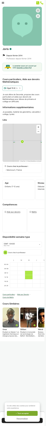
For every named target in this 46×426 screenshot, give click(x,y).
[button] (38, 10)
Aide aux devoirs (13, 212)
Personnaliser (22, 419)
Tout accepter (23, 413)
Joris (6, 49)
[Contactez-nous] (41, 2)
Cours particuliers (9, 294)
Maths (34, 212)
